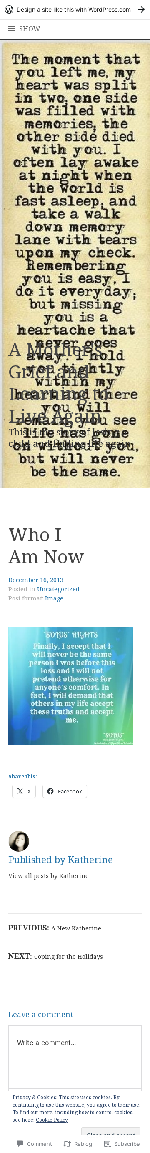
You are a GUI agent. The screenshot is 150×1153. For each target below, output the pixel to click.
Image (54, 598)
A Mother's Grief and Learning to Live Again (58, 382)
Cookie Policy (52, 1119)
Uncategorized (58, 589)
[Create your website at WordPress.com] (75, 9)
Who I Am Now (46, 545)
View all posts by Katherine (48, 876)
